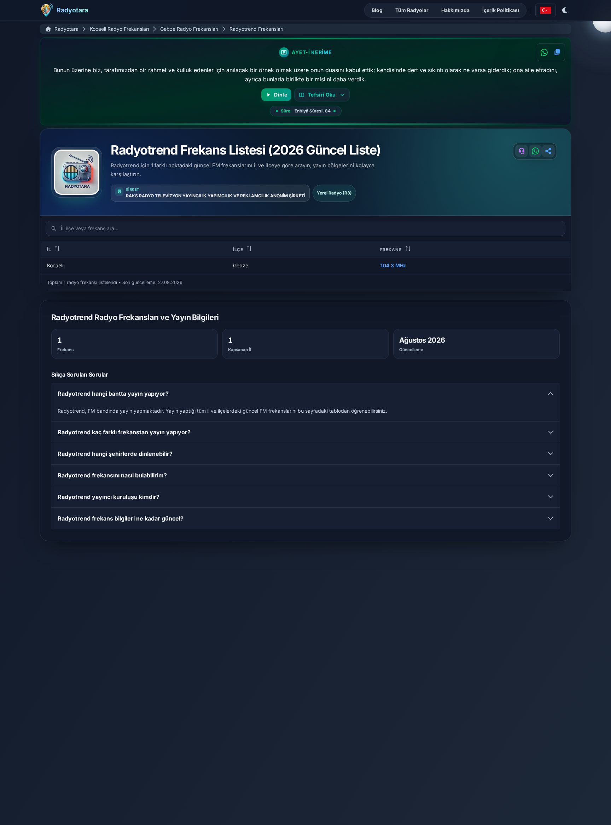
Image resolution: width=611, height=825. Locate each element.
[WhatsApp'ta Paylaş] (544, 52)
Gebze (240, 265)
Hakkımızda (455, 10)
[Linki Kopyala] (548, 151)
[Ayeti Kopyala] (557, 52)
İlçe (239, 249)
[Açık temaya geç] (565, 10)
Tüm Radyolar (412, 10)
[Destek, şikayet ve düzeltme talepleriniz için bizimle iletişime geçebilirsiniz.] (521, 151)
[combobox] (545, 10)
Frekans (391, 249)
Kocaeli (55, 265)
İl (50, 249)
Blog (377, 10)
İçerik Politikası (500, 10)
